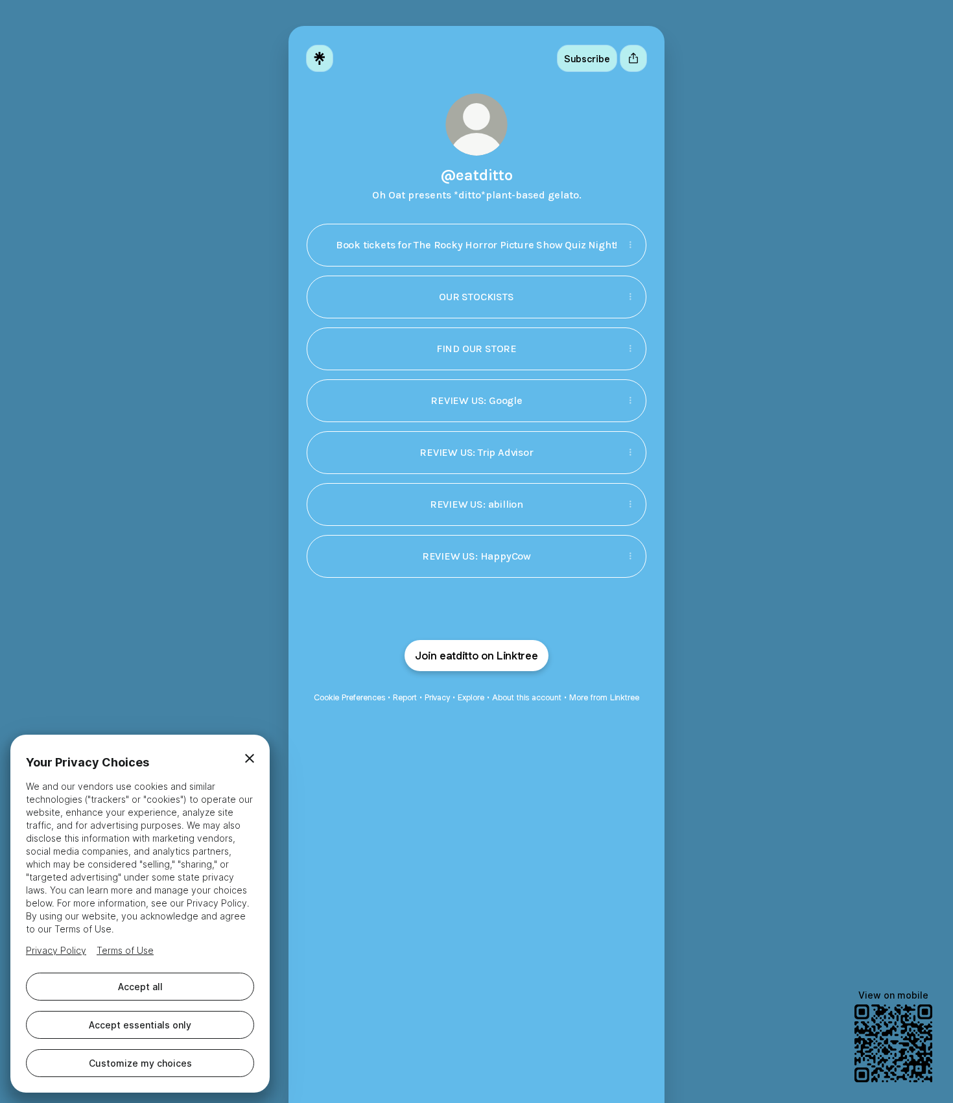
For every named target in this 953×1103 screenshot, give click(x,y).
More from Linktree (604, 697)
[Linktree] (320, 58)
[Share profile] (633, 58)
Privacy (437, 697)
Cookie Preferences (349, 697)
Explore (471, 697)
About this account (526, 697)
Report (405, 697)
